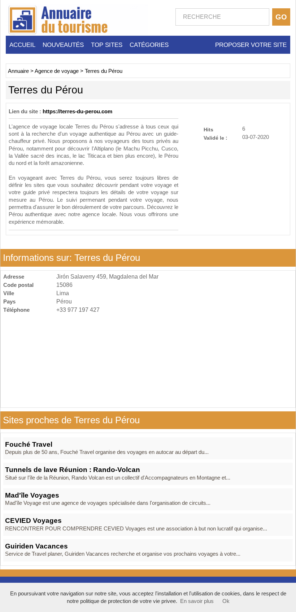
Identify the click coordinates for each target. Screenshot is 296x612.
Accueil (22, 44)
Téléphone (16, 309)
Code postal (18, 285)
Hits (208, 129)
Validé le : (215, 137)
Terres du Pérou (103, 71)
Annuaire (18, 71)
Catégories (149, 44)
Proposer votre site (251, 44)
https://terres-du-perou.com (77, 111)
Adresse (13, 276)
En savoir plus (197, 601)
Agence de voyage (57, 71)
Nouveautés (63, 44)
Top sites (106, 44)
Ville (8, 293)
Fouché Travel (28, 444)
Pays (9, 301)
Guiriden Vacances (36, 546)
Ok (226, 601)
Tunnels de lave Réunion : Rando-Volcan (72, 469)
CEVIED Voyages (33, 520)
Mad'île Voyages (32, 495)
